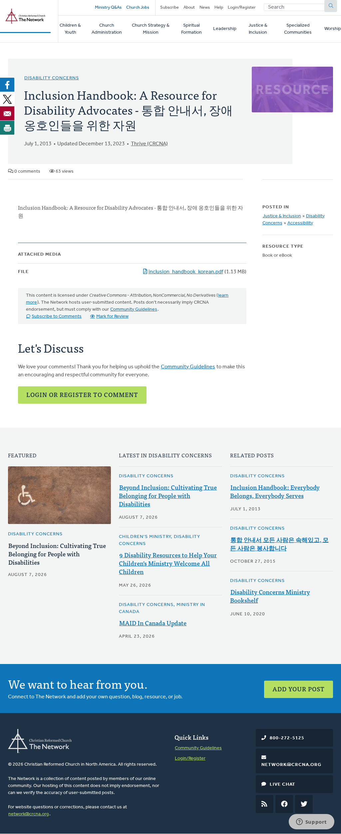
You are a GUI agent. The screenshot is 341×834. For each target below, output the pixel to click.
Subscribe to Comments (57, 316)
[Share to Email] (7, 113)
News (204, 7)
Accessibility (300, 223)
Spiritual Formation (191, 29)
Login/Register (242, 7)
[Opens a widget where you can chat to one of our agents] (311, 822)
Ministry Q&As (108, 7)
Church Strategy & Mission (151, 29)
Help (218, 7)
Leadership (224, 28)
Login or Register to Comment (82, 394)
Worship (332, 28)
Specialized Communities (298, 29)
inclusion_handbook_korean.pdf (186, 272)
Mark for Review (112, 316)
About (189, 7)
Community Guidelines (133, 309)
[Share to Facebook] (7, 84)
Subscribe (169, 7)
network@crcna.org (28, 814)
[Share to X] (7, 99)
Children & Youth (70, 29)
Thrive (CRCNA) (149, 144)
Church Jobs (137, 7)
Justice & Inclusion (257, 29)
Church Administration (107, 29)
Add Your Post (298, 689)
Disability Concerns (51, 78)
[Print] (7, 127)
